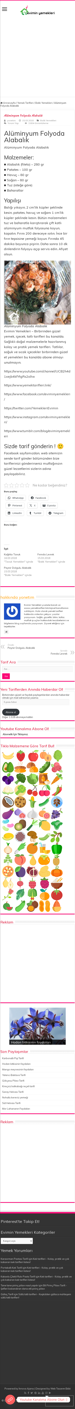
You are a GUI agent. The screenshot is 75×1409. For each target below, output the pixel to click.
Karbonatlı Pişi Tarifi (13, 1058)
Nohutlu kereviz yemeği (15, 1097)
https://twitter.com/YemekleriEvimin (31, 408)
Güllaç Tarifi (7, 1294)
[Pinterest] (35, 1393)
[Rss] (25, 1393)
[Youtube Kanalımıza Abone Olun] (10, 1399)
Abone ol (11, 712)
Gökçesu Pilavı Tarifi (13, 1080)
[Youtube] (42, 1393)
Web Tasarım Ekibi (60, 1388)
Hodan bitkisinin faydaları (31, 1042)
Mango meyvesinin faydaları (18, 1069)
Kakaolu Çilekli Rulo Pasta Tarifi (18, 1276)
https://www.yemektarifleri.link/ (27, 385)
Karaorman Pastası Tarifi (14, 1258)
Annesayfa (9, 102)
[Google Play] (50, 1393)
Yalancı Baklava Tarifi (14, 1075)
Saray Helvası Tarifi (13, 1091)
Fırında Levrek (46, 554)
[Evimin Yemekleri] (37, 10)
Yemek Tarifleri (25, 102)
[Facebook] (28, 1393)
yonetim (11, 120)
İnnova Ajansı (26, 1388)
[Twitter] (31, 1393)
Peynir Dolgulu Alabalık (17, 567)
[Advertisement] (37, 54)
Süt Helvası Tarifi (11, 1103)
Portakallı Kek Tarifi (11, 1267)
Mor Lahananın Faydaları (16, 1108)
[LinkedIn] (39, 1393)
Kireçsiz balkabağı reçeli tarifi (18, 1086)
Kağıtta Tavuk (12, 554)
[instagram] (46, 1393)
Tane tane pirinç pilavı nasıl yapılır (19, 1285)
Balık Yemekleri (43, 102)
